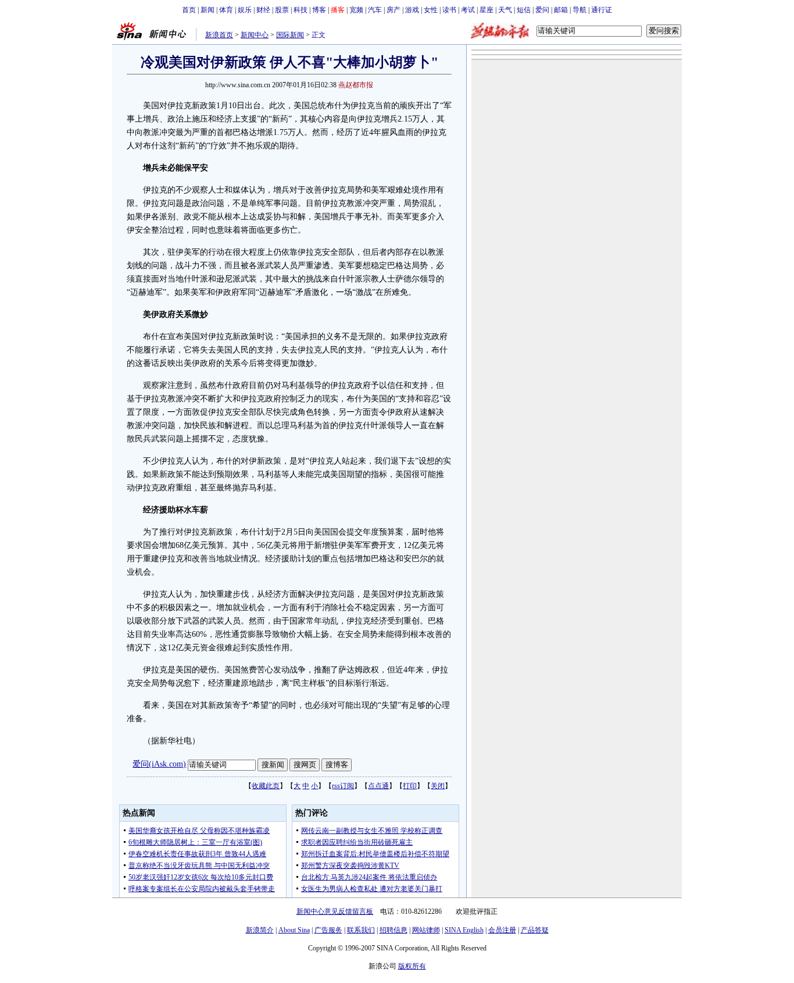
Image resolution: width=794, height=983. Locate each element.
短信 (524, 10)
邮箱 (561, 10)
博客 (319, 10)
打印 (410, 786)
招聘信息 (393, 930)
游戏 (412, 10)
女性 (431, 10)
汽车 (375, 10)
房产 (393, 10)
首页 (189, 10)
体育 (226, 10)
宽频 (356, 10)
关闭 (438, 786)
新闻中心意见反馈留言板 (334, 911)
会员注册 (502, 930)
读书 (449, 10)
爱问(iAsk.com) (159, 764)
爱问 (542, 10)
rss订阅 (343, 786)
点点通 (378, 786)
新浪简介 (260, 930)
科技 (300, 10)
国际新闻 (290, 35)
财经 (263, 10)
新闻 (207, 10)
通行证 (601, 10)
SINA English (464, 930)
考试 (468, 10)
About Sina (294, 930)
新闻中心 (255, 35)
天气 (505, 10)
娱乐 (245, 10)
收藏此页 (266, 786)
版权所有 (412, 966)
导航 (579, 10)
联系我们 (361, 930)
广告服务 (328, 930)
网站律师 (426, 930)
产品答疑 (535, 930)
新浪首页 (219, 35)
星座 (486, 10)
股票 (282, 10)
